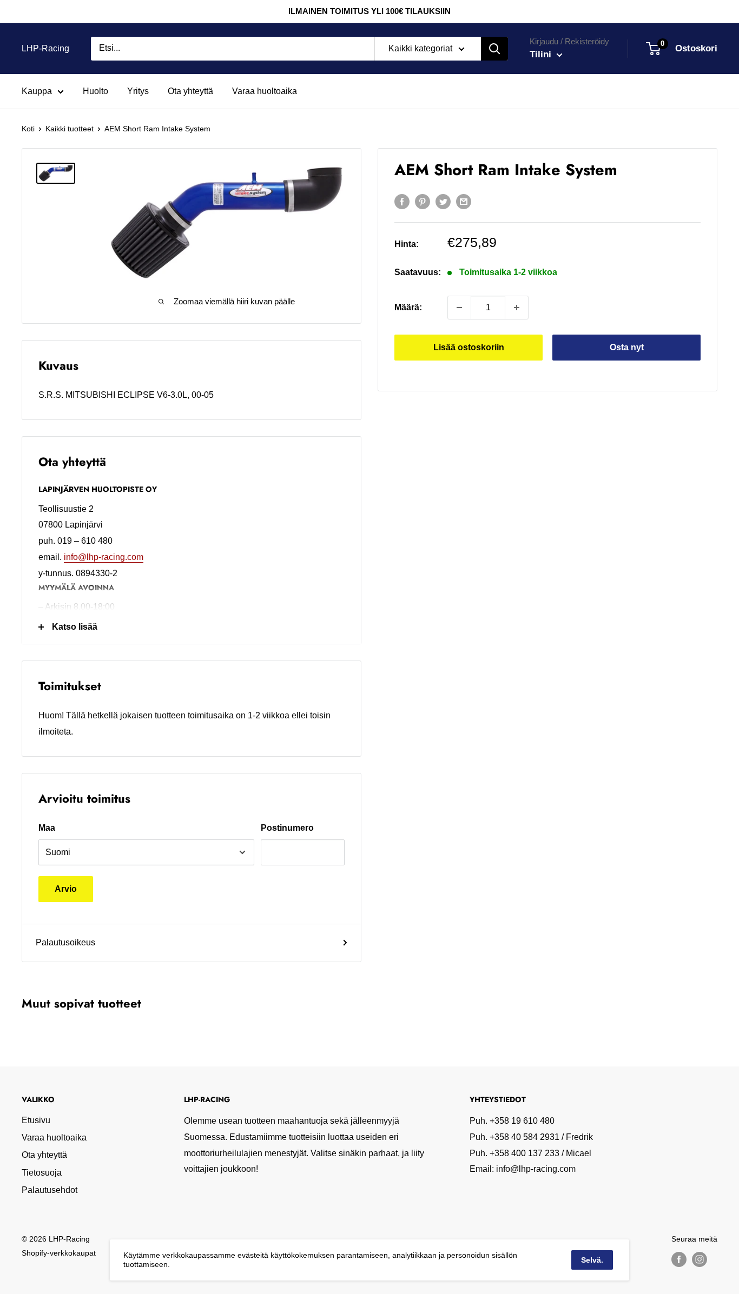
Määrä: (408, 307)
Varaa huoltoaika (264, 91)
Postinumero (287, 827)
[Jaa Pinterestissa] (422, 201)
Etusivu (36, 1120)
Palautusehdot (49, 1190)
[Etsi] (494, 49)
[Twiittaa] (443, 201)
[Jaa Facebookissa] (402, 201)
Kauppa (37, 91)
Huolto (95, 91)
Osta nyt (627, 347)
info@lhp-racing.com (103, 557)
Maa (46, 827)
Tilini (542, 54)
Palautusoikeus (65, 942)
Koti (28, 128)
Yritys (138, 91)
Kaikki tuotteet (69, 128)
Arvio (66, 888)
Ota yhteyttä (190, 91)
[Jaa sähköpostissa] (463, 201)
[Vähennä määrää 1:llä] (459, 307)
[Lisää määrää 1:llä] (516, 307)
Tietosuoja (42, 1172)
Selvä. (592, 1260)
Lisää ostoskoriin (468, 347)
